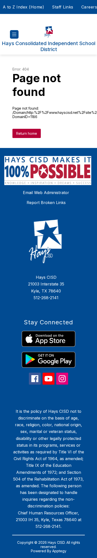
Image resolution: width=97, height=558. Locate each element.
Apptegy (59, 551)
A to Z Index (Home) (23, 6)
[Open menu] (14, 34)
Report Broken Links (46, 202)
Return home (26, 133)
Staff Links (62, 6)
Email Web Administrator (46, 192)
